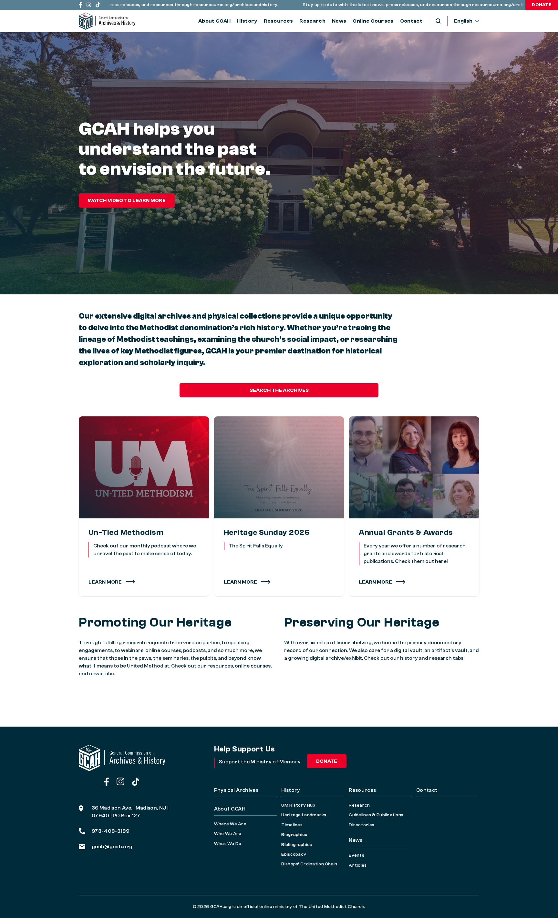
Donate (542, 4)
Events (356, 855)
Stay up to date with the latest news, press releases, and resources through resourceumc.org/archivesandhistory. (404, 4)
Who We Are (228, 833)
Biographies (294, 834)
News (339, 21)
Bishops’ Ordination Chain (309, 864)
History (247, 21)
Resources (278, 21)
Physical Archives (236, 790)
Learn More (105, 582)
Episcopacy (293, 854)
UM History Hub (298, 805)
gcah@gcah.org (112, 847)
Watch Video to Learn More (127, 200)
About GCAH (214, 21)
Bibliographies (296, 844)
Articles (358, 865)
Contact (411, 21)
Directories (361, 825)
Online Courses (373, 21)
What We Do (228, 843)
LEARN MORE (241, 582)
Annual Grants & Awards (406, 532)
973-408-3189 (110, 831)
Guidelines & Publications (376, 815)
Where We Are (230, 824)
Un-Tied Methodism (125, 532)
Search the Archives (279, 390)
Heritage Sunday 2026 (267, 532)
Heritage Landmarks (303, 815)
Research (312, 21)
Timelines (292, 825)
